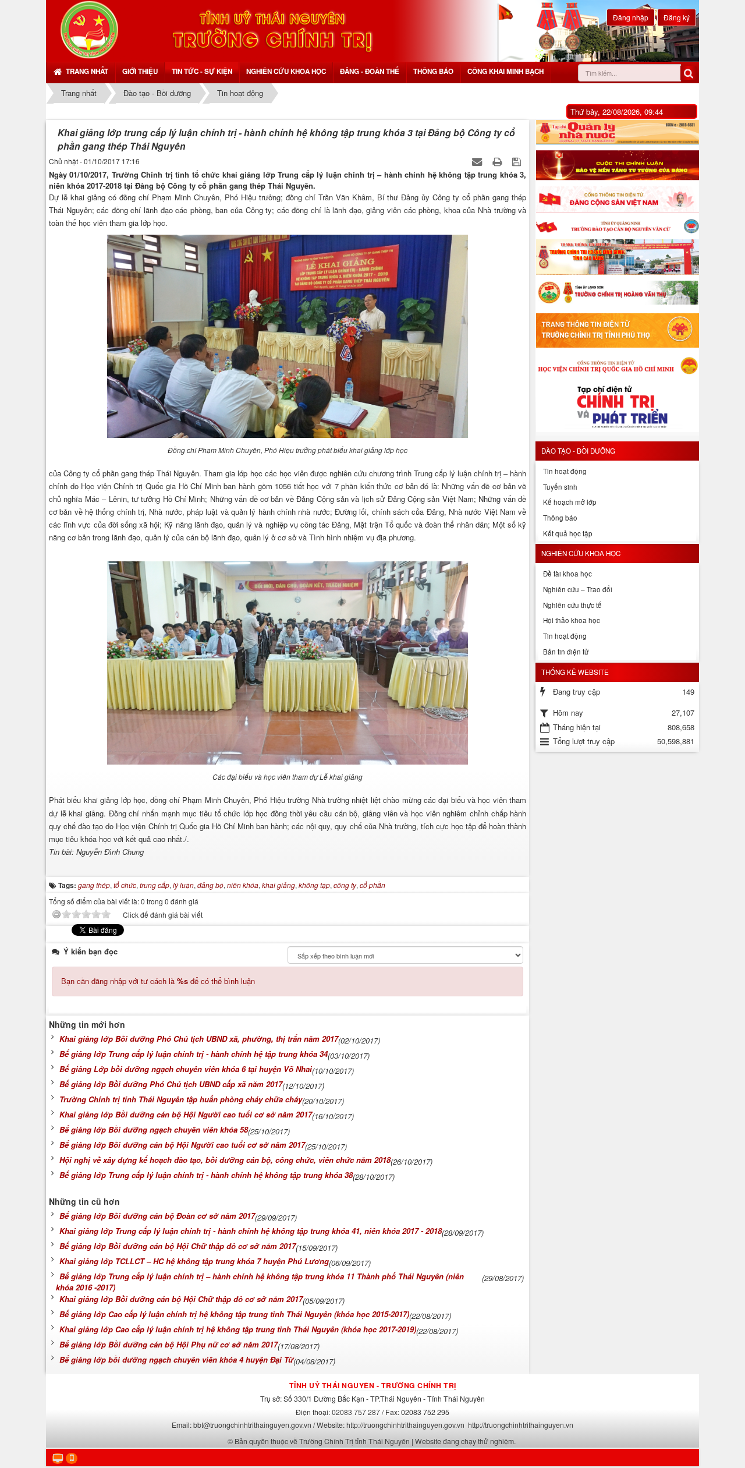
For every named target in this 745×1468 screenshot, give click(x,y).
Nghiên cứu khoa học (286, 71)
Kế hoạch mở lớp (570, 502)
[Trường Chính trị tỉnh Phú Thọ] (617, 330)
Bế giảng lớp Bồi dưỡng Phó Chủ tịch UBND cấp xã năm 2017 (170, 1083)
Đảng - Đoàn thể (369, 71)
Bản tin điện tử (565, 651)
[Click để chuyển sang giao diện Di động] (71, 1458)
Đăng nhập (630, 17)
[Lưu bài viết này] (517, 161)
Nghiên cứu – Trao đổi (577, 589)
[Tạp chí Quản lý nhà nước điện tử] (617, 132)
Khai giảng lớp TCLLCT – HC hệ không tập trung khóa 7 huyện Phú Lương (194, 1261)
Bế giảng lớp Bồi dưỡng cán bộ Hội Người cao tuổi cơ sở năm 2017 (182, 1144)
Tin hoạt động (565, 471)
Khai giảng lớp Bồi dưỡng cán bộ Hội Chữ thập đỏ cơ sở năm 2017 (181, 1298)
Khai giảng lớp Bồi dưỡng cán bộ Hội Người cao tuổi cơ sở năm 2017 (185, 1114)
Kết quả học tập (568, 533)
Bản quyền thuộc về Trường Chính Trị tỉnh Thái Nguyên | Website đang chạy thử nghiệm (374, 1441)
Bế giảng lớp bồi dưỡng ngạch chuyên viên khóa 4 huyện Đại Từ (176, 1359)
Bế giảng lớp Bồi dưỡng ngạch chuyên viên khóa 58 (153, 1129)
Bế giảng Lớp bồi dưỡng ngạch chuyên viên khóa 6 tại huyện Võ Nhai (185, 1068)
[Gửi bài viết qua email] (478, 161)
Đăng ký (677, 17)
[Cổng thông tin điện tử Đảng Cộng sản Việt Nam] (617, 199)
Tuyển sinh (560, 486)
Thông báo (433, 71)
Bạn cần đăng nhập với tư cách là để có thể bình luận (158, 980)
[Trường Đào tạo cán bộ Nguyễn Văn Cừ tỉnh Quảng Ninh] (617, 226)
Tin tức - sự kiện (202, 71)
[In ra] (498, 161)
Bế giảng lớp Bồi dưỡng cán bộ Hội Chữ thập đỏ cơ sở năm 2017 (177, 1245)
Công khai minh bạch (505, 71)
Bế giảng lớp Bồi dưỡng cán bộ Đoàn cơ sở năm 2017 (157, 1215)
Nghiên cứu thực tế (572, 605)
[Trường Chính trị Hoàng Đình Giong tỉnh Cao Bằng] (617, 257)
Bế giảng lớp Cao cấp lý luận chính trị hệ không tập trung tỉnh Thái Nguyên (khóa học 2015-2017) (234, 1314)
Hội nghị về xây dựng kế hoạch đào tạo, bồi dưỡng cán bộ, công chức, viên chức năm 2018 (225, 1159)
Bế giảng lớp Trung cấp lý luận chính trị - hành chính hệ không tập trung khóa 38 (206, 1174)
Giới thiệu (140, 71)
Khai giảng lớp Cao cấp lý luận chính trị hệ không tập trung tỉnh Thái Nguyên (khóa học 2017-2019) (237, 1329)
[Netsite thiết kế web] (89, 29)
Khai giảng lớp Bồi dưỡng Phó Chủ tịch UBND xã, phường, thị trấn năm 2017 (198, 1038)
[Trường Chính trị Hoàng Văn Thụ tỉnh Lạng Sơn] (617, 294)
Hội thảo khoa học (571, 620)
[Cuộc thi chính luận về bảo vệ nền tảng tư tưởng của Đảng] (617, 165)
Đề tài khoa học (567, 573)
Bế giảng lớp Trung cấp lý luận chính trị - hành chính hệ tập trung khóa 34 (193, 1053)
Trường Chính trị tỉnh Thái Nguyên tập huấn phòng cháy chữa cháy (180, 1099)
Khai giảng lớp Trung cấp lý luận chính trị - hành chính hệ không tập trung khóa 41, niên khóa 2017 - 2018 (250, 1230)
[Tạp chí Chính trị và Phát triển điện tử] (617, 409)
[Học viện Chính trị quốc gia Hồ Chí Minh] (617, 365)
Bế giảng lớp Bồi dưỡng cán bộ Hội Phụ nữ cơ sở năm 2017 (168, 1344)
